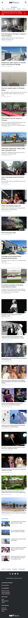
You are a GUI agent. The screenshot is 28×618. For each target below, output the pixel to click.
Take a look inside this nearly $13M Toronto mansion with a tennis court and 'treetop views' (13, 491)
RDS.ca (3, 611)
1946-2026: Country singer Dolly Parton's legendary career (11, 315)
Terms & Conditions (6, 592)
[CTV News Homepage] (14, 2)
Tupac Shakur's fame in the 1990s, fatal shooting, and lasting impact (14, 359)
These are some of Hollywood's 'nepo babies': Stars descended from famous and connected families (13, 382)
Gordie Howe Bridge (10, 9)
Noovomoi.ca (4, 609)
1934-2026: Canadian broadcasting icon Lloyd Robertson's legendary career (13, 448)
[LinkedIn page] (18, 573)
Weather (19, 9)
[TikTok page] (12, 573)
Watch (3, 9)
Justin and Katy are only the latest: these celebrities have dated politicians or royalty (12, 337)
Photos (24, 9)
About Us (3, 569)
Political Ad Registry (6, 593)
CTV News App (21, 569)
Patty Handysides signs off (11, 206)
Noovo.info (4, 607)
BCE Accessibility (5, 585)
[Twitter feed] (10, 573)
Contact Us (9, 569)
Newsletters (14, 569)
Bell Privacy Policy (5, 590)
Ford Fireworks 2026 (8, 233)
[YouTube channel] (15, 573)
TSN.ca (3, 602)
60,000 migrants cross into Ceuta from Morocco (13, 512)
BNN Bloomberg (5, 600)
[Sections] (2, 2)
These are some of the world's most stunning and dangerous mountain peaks (13, 426)
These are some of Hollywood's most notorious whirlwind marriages (13, 470)
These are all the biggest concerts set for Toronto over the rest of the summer (12, 404)
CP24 (3, 599)
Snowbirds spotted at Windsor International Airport (12, 286)
